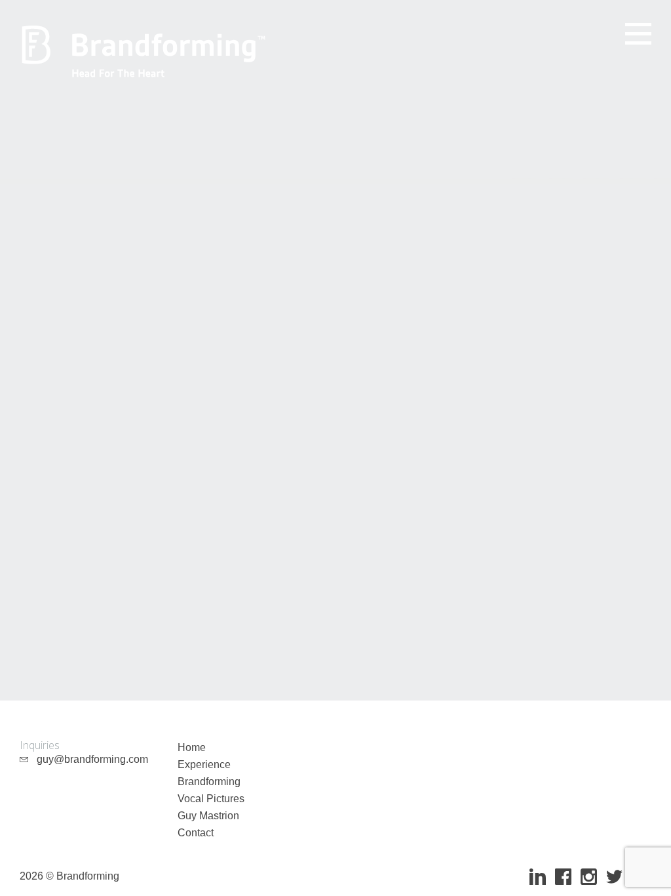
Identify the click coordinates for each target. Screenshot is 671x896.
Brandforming (209, 781)
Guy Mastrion (208, 815)
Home (192, 747)
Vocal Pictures (211, 798)
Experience (204, 764)
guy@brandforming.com (88, 759)
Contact (196, 832)
